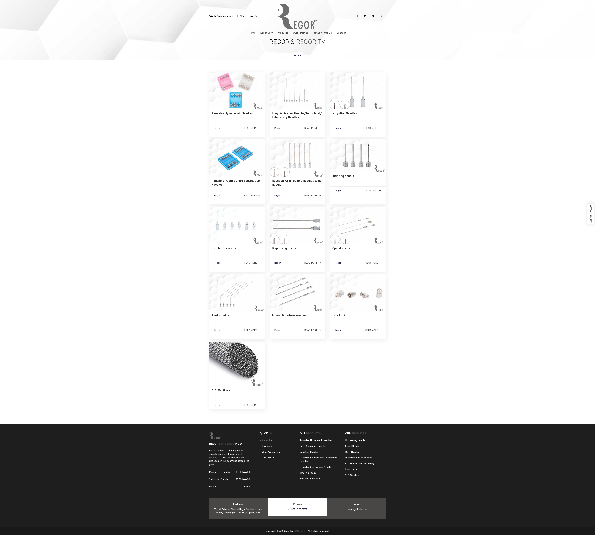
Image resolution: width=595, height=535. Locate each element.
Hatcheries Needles (225, 248)
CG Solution (300, 531)
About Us (265, 32)
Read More (250, 128)
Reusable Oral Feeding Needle (315, 467)
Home (252, 32)
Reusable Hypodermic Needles (232, 113)
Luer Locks (339, 315)
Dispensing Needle (284, 248)
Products (282, 32)
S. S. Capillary (221, 390)
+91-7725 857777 (247, 16)
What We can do (270, 452)
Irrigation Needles (344, 113)
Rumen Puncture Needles (289, 315)
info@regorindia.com (223, 16)
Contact (341, 32)
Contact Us (268, 457)
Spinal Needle (341, 248)
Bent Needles (221, 315)
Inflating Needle (343, 176)
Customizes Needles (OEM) (359, 463)
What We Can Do (323, 32)
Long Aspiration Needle (312, 446)
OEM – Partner (301, 32)
